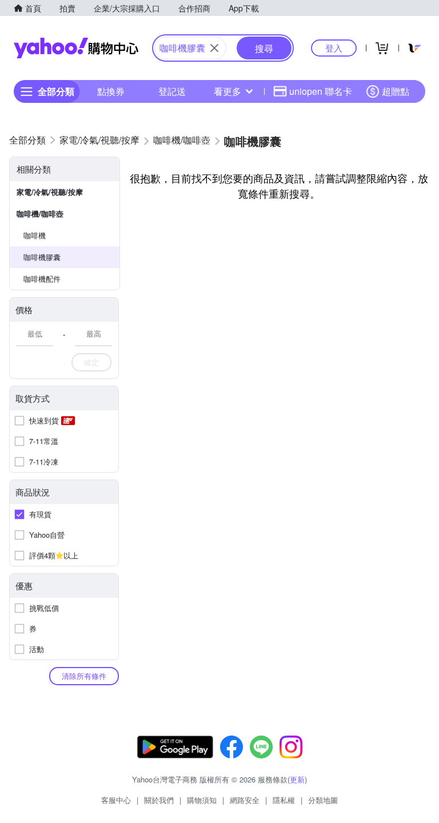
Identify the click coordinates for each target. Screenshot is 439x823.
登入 (333, 48)
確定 (91, 362)
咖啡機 (34, 235)
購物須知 (202, 799)
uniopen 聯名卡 (320, 91)
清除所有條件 (84, 675)
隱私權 (284, 799)
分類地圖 (323, 799)
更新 (297, 779)
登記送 (172, 91)
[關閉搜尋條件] (214, 48)
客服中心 (116, 799)
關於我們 (159, 799)
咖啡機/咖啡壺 (40, 213)
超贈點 (395, 91)
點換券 (111, 91)
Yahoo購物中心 (76, 48)
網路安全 (245, 799)
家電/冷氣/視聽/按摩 (50, 191)
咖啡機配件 (42, 278)
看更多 (227, 91)
